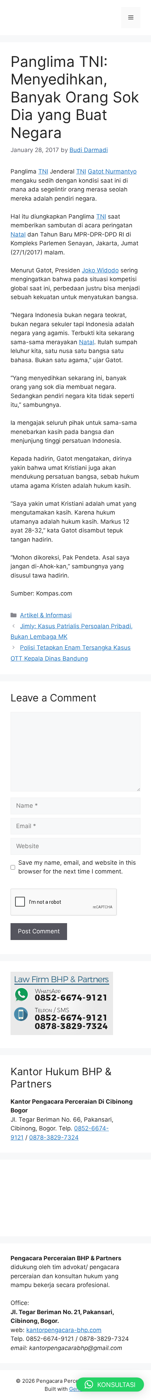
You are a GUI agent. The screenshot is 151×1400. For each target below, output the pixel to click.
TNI (43, 171)
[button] (110, 1384)
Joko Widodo (100, 270)
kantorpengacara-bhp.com (63, 1329)
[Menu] (130, 17)
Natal (18, 234)
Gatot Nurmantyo (112, 171)
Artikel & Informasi (46, 615)
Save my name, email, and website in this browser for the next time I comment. (77, 867)
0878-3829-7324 (54, 1137)
